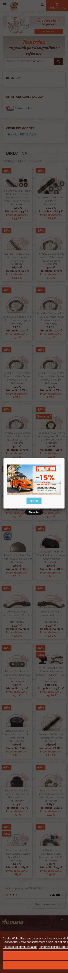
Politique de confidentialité (20, 946)
